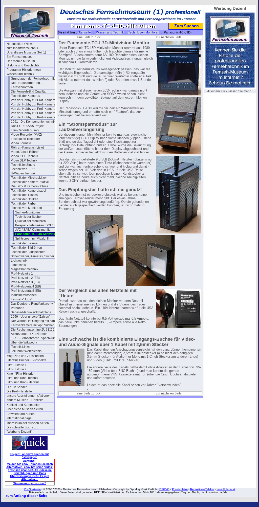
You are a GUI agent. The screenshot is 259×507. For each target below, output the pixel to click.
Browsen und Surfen (21, 414)
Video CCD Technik (24, 156)
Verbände (17, 308)
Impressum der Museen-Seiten (28, 423)
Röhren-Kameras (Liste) (27, 147)
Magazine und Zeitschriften (25, 356)
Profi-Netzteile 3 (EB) (25, 282)
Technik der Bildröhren (26, 247)
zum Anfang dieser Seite (26, 496)
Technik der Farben (24, 203)
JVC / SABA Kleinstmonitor (33, 229)
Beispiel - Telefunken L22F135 (36, 225)
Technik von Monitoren (26, 208)
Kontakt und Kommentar (23, 405)
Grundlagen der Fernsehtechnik (33, 78)
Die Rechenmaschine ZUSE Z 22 (33, 329)
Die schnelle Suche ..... (22, 427)
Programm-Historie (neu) (24, 69)
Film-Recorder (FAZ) (25, 130)
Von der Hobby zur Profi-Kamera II (34, 109)
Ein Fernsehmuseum (21, 57)
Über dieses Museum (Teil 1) (26, 52)
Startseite (84, 32)
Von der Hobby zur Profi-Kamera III (34, 113)
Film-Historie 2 (17, 369)
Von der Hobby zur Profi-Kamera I (34, 100)
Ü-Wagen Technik (23, 173)
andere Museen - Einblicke (25, 400)
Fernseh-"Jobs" (21, 299)
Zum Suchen (186, 26)
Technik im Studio (23, 165)
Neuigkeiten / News (20, 44)
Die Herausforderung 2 (26, 83)
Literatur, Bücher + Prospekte (26, 360)
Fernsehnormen (22, 87)
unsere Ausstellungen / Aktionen (29, 395)
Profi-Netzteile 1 (22, 273)
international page (19, 418)
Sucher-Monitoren (27, 212)
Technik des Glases (24, 195)
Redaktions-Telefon (202, 489)
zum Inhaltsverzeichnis (22, 48)
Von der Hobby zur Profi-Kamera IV (34, 117)
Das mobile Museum (21, 61)
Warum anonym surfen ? (29, 483)
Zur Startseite (32, 489)
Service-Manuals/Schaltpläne (31, 312)
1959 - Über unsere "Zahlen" (30, 316)
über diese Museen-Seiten (25, 409)
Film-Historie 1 (17, 365)
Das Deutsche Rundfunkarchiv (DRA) (34, 303)
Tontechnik (18, 265)
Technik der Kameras (25, 96)
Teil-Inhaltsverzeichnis (26, 351)
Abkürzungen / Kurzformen (29, 334)
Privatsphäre (180, 489)
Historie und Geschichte (23, 65)
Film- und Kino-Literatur (23, 382)
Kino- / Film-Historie (20, 373)
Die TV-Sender (17, 387)
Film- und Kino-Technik (22, 378)
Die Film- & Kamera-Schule (29, 186)
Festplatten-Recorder (25, 139)
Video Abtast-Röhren (25, 152)
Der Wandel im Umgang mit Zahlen (34, 321)
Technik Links (20, 347)
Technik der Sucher (28, 217)
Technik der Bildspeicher (28, 252)
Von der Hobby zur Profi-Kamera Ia (34, 104)
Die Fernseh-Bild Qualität (28, 91)
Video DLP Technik (24, 160)
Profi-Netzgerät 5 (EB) (26, 291)
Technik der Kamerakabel (28, 190)
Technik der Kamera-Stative (30, 182)
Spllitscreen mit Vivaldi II (32, 238)
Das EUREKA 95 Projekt (27, 126)
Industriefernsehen (24, 295)
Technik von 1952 (23, 169)
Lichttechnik (19, 260)
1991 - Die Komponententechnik (33, 121)
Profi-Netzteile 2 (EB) (25, 278)
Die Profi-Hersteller (20, 391)
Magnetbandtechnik (24, 269)
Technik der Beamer (24, 243)
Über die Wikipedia (24, 342)
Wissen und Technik (20, 74)
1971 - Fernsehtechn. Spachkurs (33, 338)
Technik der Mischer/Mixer (29, 177)
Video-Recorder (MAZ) (26, 134)
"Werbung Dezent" (19, 431)
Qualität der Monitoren (30, 221)
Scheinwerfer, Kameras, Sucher (32, 256)
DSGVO (164, 489)
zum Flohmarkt (226, 489)
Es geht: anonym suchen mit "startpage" (29, 455)
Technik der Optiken (24, 199)
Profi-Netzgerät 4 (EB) (26, 286)
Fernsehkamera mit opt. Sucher (32, 325)
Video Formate (21, 143)
